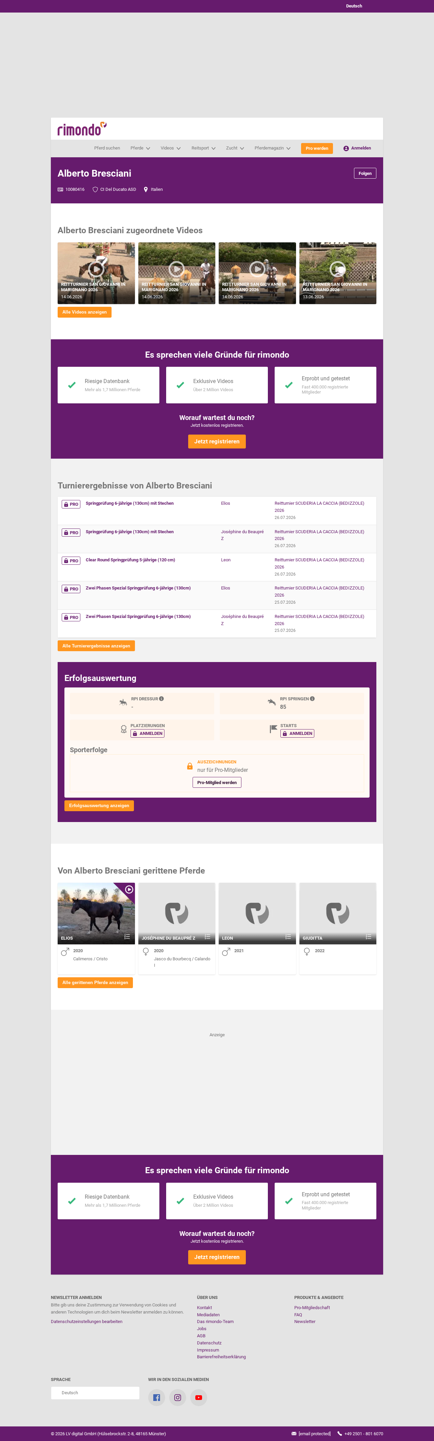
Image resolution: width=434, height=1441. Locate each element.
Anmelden (360, 148)
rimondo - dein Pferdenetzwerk (82, 128)
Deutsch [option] (353, 5)
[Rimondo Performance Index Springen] (313, 698)
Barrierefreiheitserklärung (221, 1356)
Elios (225, 503)
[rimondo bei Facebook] (156, 1397)
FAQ (298, 1314)
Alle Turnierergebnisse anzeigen (96, 645)
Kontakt (204, 1307)
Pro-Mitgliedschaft (312, 1307)
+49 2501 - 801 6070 (363, 1433)
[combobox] (359, 6)
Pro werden (317, 148)
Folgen (365, 173)
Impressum (208, 1350)
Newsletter (304, 1321)
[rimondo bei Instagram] (177, 1397)
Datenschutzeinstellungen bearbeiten (86, 1321)
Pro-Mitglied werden (217, 782)
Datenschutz (209, 1342)
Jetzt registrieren (217, 441)
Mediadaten (208, 1314)
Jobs (201, 1328)
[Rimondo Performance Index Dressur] (162, 698)
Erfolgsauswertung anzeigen (99, 805)
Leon (226, 559)
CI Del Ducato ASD (117, 189)
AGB (201, 1335)
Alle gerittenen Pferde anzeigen (95, 982)
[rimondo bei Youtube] (198, 1397)
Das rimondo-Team (215, 1321)
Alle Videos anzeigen (84, 312)
